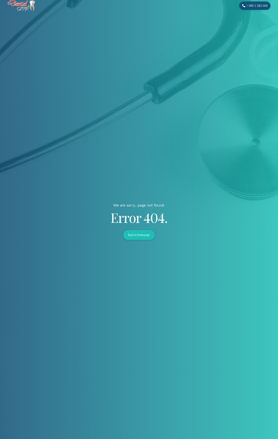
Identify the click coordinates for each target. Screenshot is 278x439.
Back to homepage (139, 235)
